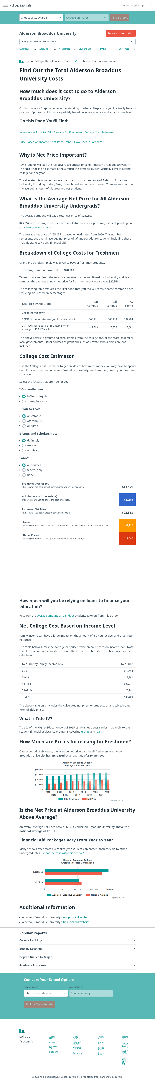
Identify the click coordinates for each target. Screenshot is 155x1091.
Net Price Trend (61, 142)
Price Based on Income (34, 142)
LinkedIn (101, 1054)
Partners (77, 1053)
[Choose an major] (87, 17)
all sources (33, 465)
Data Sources (77, 1037)
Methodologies (77, 1043)
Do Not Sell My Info (124, 1061)
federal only (34, 470)
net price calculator (75, 917)
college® (26, 1038)
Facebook (101, 1048)
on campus (33, 416)
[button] (121, 33)
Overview (24, 48)
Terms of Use (125, 1038)
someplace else (36, 401)
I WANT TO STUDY (33, 987)
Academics (64, 48)
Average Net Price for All (35, 132)
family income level (38, 227)
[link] (27, 48)
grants (85, 731)
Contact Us (53, 1047)
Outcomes (124, 48)
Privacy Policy (125, 1045)
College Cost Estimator (99, 132)
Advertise (77, 1048)
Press (52, 1042)
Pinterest (101, 1043)
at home (32, 426)
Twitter (101, 1037)
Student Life (85, 48)
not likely (32, 450)
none (30, 475)
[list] (27, 48)
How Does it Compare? (88, 142)
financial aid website (75, 922)
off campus (34, 421)
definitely (32, 440)
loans (99, 731)
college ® (21, 5)
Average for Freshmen (68, 132)
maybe (31, 445)
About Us (52, 1037)
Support (53, 1051)
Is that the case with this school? (62, 853)
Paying (102, 48)
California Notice (125, 1052)
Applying (43, 48)
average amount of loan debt (55, 615)
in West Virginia (37, 396)
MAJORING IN (76, 987)
